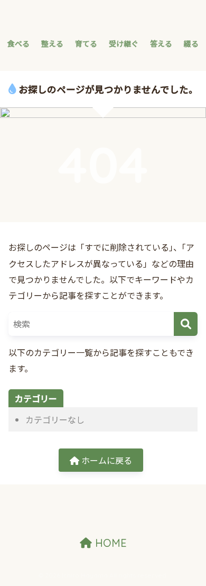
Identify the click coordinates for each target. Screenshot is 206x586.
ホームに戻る (105, 460)
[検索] (186, 324)
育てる (86, 43)
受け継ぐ (123, 43)
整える (52, 43)
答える (161, 43)
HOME (109, 543)
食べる (18, 43)
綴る (191, 43)
